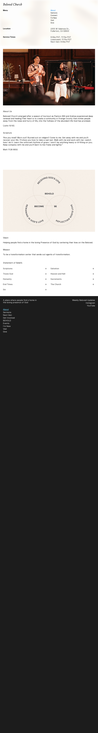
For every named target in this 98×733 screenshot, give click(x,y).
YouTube (91, 305)
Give (52, 23)
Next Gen (7, 315)
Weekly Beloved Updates (83, 300)
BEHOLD (7, 320)
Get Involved (9, 318)
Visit (52, 20)
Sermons (54, 13)
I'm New (54, 18)
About (53, 10)
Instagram (90, 303)
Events (6, 323)
